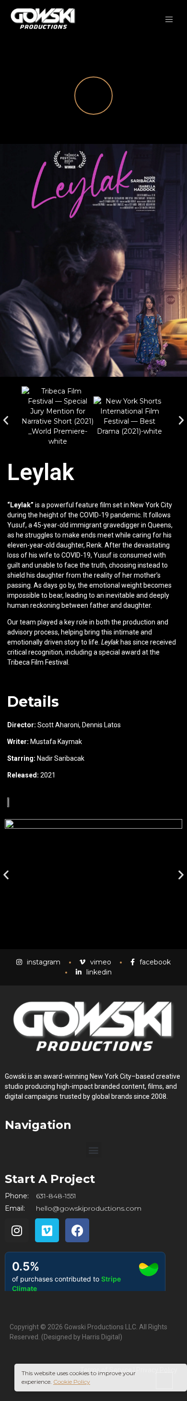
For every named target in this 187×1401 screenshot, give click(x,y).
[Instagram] (17, 1230)
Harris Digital (101, 1337)
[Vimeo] (47, 1230)
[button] (6, 420)
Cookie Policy (71, 1381)
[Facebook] (77, 1230)
